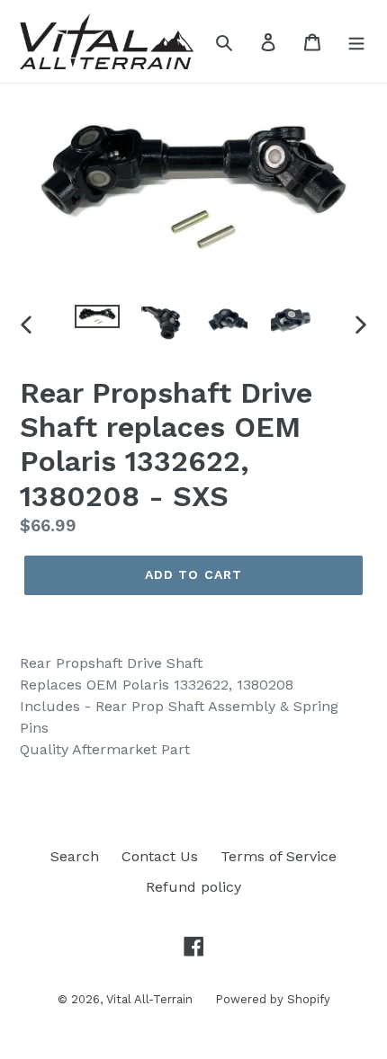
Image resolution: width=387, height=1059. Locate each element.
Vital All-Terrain (149, 999)
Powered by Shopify (272, 999)
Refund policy (193, 886)
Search (74, 856)
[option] (97, 324)
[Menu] (356, 41)
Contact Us (160, 856)
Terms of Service (278, 856)
